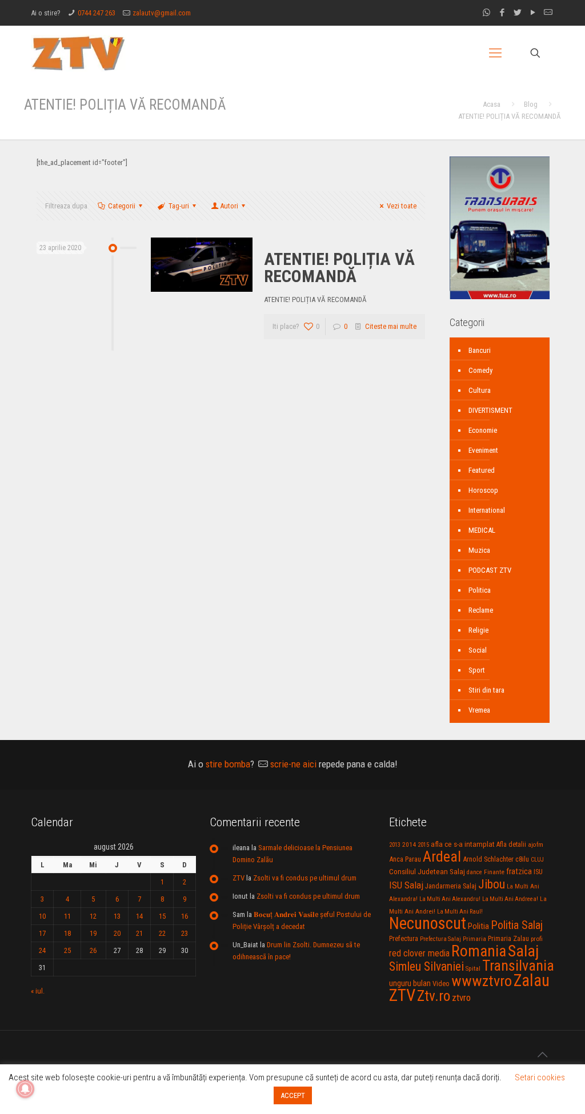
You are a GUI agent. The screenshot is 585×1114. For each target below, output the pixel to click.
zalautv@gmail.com (162, 13)
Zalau (532, 980)
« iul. (38, 991)
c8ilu (522, 859)
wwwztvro (481, 981)
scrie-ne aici (293, 764)
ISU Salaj (406, 885)
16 (184, 916)
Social (477, 650)
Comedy (480, 370)
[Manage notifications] (25, 1089)
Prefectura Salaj (440, 939)
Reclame (480, 610)
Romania (478, 951)
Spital (473, 968)
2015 (423, 844)
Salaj (523, 951)
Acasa (491, 104)
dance (474, 872)
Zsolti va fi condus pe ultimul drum (304, 878)
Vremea (479, 710)
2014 (409, 844)
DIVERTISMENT (490, 410)
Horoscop (483, 490)
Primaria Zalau (508, 939)
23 (184, 933)
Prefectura (403, 939)
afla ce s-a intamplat (463, 844)
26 (93, 950)
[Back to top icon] (542, 1055)
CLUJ (537, 859)
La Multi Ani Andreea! (510, 899)
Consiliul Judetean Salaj (427, 871)
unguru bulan (410, 983)
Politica (479, 590)
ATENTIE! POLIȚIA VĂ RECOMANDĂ (339, 267)
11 (67, 916)
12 (93, 916)
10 (42, 916)
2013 (394, 844)
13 (117, 916)
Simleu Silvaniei (426, 966)
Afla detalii (511, 844)
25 (67, 950)
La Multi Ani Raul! (460, 911)
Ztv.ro (433, 995)
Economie (482, 430)
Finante (494, 872)
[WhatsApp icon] (486, 12)
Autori (229, 206)
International (486, 510)
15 (162, 916)
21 (139, 933)
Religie (478, 630)
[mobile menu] (495, 53)
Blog (531, 104)
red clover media (419, 953)
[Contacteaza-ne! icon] (548, 12)
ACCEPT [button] (293, 1095)
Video (441, 983)
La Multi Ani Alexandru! (449, 899)
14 (139, 916)
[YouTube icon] (533, 12)
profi (537, 939)
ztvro (461, 997)
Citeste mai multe (390, 326)
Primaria (474, 939)
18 (67, 933)
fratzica (519, 871)
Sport (476, 670)
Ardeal (442, 856)
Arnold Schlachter (488, 859)
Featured (481, 470)
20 (117, 933)
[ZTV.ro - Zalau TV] (78, 53)
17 (42, 933)
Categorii (121, 206)
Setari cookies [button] (540, 1077)
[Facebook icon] (502, 12)
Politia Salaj (517, 925)
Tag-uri (179, 206)
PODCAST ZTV (489, 570)
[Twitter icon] (517, 12)
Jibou (491, 884)
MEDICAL (481, 530)
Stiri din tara (486, 690)
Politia (478, 926)
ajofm (535, 844)
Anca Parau (405, 859)
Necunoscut (427, 923)
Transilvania (518, 965)
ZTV (239, 878)
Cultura (479, 390)
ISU (538, 872)
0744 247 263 (96, 13)
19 (93, 933)
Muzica (479, 550)
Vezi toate (401, 206)
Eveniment (483, 450)
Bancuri (479, 350)
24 (42, 950)
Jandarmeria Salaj (450, 886)
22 (162, 933)
